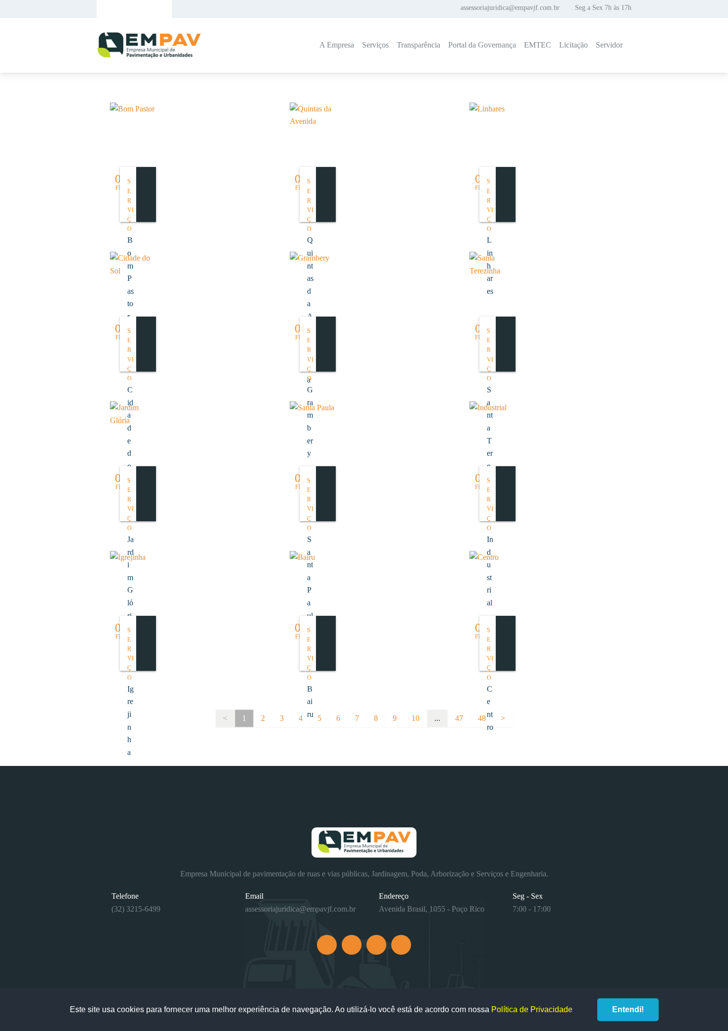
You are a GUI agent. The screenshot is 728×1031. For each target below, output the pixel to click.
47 (459, 718)
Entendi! (628, 1009)
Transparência (418, 45)
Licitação (573, 45)
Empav (149, 45)
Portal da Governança (482, 45)
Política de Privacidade (531, 1009)
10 (415, 718)
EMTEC (537, 45)
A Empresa (336, 45)
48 (482, 718)
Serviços (375, 45)
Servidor (609, 45)
